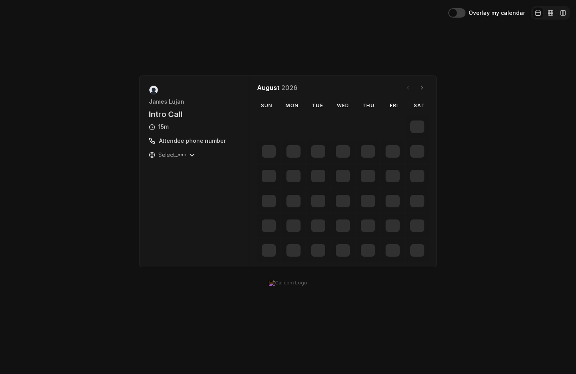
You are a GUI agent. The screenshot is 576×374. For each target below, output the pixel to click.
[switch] (457, 13)
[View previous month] (408, 88)
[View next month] (422, 88)
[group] (550, 13)
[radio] (538, 13)
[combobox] (159, 155)
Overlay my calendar (497, 13)
